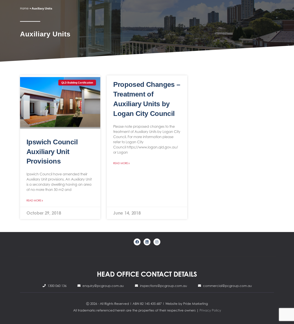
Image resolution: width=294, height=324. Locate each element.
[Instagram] (156, 241)
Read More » (34, 200)
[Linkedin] (147, 241)
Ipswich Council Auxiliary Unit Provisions (52, 151)
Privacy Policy (210, 310)
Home (24, 8)
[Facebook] (137, 241)
